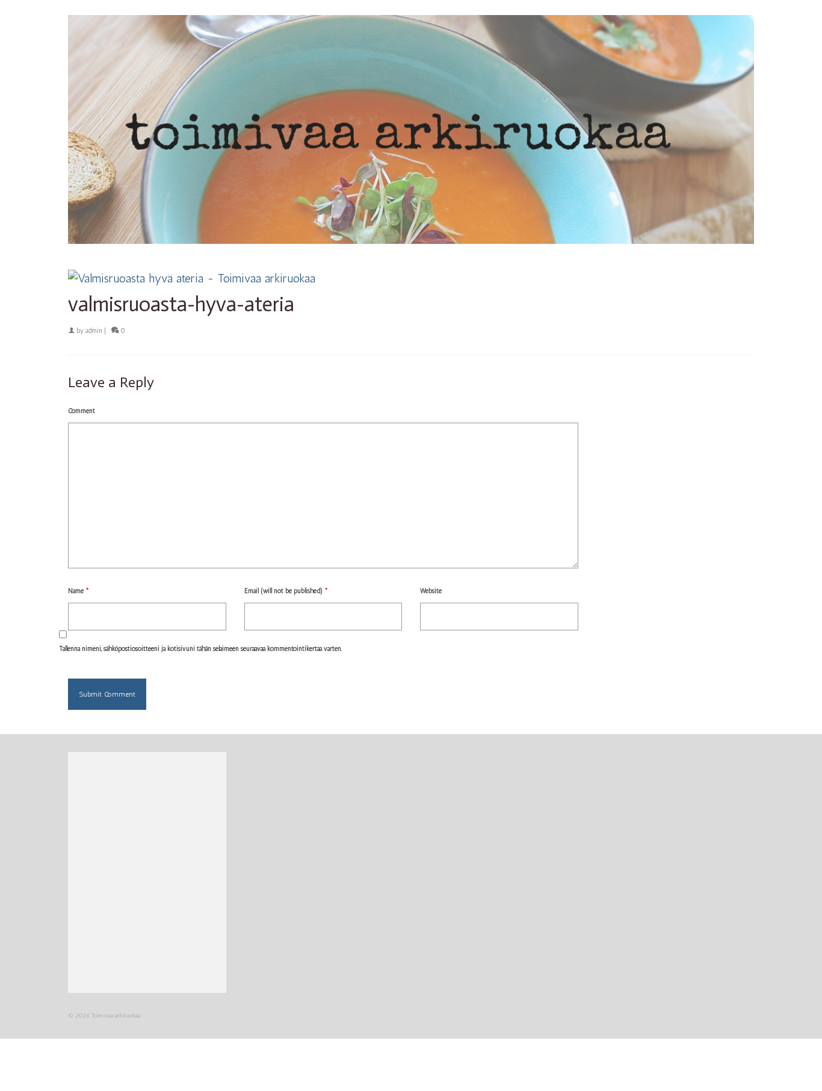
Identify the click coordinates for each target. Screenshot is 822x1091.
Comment (81, 411)
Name (78, 591)
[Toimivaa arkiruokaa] (411, 129)
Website (431, 591)
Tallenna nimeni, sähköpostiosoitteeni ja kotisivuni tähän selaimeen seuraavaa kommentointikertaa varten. (200, 649)
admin (93, 331)
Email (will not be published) (286, 591)
